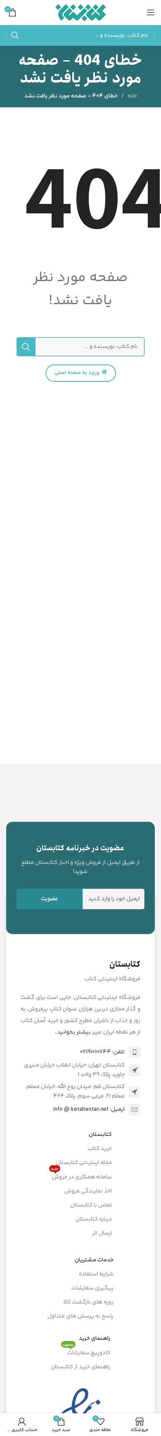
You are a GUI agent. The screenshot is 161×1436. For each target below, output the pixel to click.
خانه (132, 96)
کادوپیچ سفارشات (86, 1352)
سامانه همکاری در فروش (81, 1176)
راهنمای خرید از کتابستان (80, 1367)
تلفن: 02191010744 (102, 1052)
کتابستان (100, 1134)
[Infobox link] (80, 859)
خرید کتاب (100, 1148)
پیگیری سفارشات (92, 1288)
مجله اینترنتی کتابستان (84, 1162)
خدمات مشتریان (94, 1260)
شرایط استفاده (96, 1274)
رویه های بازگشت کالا (89, 1302)
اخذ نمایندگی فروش (88, 1191)
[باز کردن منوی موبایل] (150, 12)
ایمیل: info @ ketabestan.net (89, 1109)
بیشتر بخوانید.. (73, 1032)
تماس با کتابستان (91, 1205)
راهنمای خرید (94, 1338)
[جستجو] (15, 35)
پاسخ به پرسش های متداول (80, 1316)
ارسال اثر (102, 1233)
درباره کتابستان (94, 1219)
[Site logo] (80, 12)
